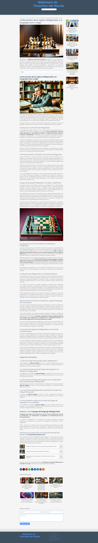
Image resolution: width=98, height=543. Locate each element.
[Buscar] (56, 9)
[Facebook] (21, 469)
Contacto (58, 13)
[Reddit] (43, 469)
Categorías (43, 13)
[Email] (40, 469)
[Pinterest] (26, 469)
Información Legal (52, 533)
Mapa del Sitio (52, 540)
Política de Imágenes (53, 537)
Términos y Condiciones (53, 535)
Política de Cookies (52, 536)
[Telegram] (38, 469)
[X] (24, 469)
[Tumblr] (32, 469)
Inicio (39, 13)
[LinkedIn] (35, 469)
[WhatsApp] (29, 469)
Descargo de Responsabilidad (55, 539)
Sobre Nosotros (52, 13)
